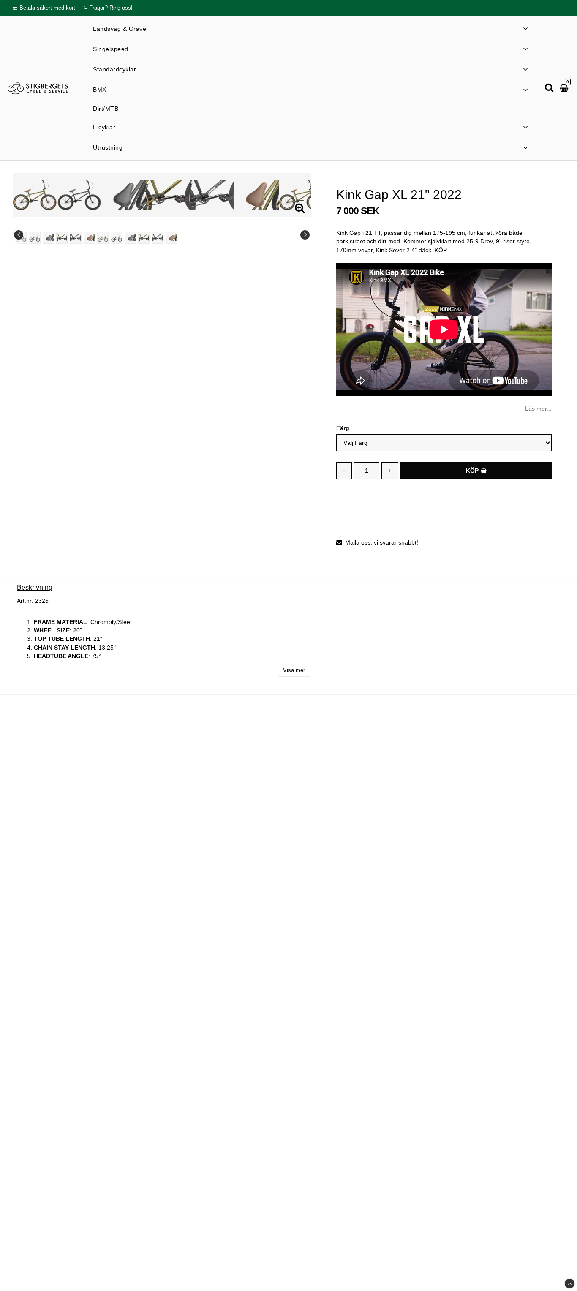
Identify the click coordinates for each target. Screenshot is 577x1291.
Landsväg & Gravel (120, 28)
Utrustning (107, 147)
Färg (342, 428)
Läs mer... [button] (538, 408)
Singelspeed (110, 49)
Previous (18, 235)
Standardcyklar (114, 69)
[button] (565, 88)
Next (305, 235)
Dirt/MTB (105, 108)
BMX (99, 90)
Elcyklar (104, 127)
